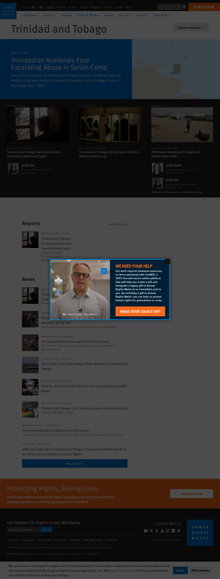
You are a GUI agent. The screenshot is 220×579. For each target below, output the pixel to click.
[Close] (167, 261)
